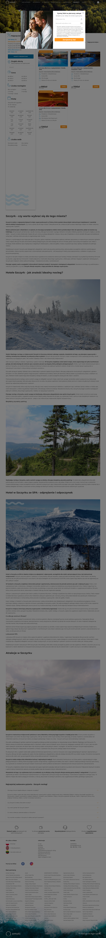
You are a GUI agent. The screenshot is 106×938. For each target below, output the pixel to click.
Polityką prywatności (62, 35)
